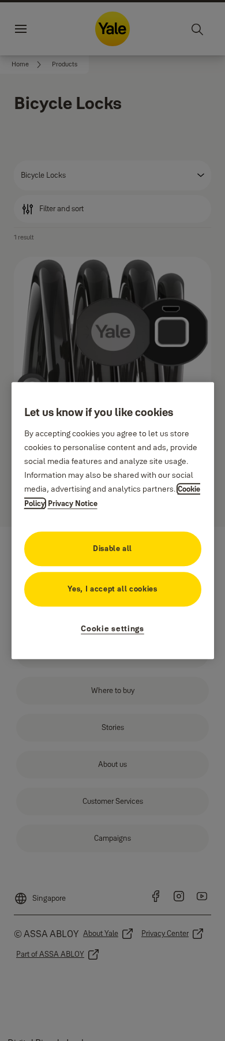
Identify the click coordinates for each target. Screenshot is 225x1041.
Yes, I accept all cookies (112, 588)
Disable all (112, 548)
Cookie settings (112, 628)
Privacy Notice (72, 503)
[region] (113, 520)
